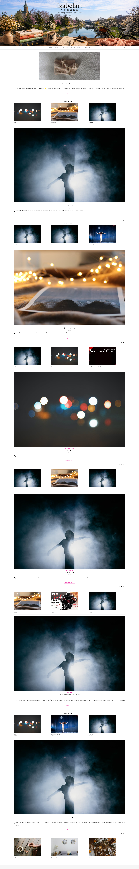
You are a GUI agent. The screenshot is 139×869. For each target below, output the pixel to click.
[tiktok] (17, 867)
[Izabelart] (69, 23)
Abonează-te (87, 48)
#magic (15, 122)
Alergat (62, 48)
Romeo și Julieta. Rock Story (93, 244)
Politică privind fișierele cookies (102, 866)
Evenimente (73, 48)
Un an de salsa (69, 817)
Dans (69, 81)
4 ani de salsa (53, 244)
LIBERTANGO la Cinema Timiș (55, 611)
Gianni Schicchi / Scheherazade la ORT (95, 366)
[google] (19, 867)
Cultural (79, 48)
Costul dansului (91, 122)
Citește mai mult (69, 93)
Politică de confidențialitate (92, 866)
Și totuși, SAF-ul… (54, 122)
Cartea (56, 48)
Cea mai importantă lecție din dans (19, 244)
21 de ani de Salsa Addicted (69, 83)
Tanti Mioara (15, 857)
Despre (50, 48)
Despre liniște (91, 857)
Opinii (67, 48)
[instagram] (15, 867)
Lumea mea (71, 570)
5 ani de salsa (69, 206)
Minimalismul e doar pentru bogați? (56, 857)
